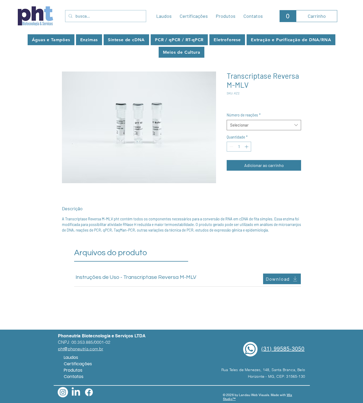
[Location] (250, 349)
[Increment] (247, 146)
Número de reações (244, 115)
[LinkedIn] (76, 392)
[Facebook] (89, 392)
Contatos (73, 376)
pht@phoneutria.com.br (80, 348)
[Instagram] (63, 392)
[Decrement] (230, 146)
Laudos (71, 357)
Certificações (78, 364)
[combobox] (264, 125)
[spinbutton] (239, 146)
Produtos (73, 370)
